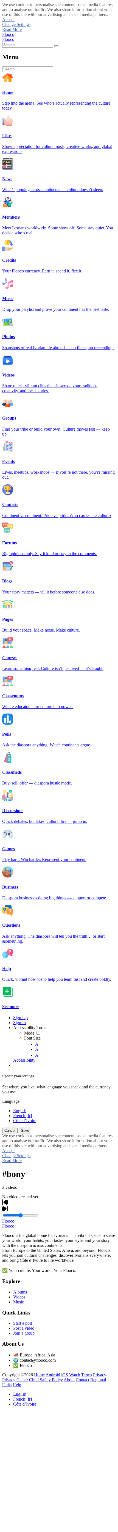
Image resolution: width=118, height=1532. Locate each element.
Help (17, 1384)
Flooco (8, 34)
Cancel (9, 1130)
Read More (12, 29)
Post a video (23, 1328)
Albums (20, 1292)
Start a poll (22, 1323)
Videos (19, 1297)
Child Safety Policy (46, 1379)
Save (25, 1130)
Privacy (99, 1374)
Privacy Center (15, 1379)
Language (10, 1101)
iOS (64, 1374)
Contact (82, 1379)
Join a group (24, 1333)
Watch (74, 1374)
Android (53, 1374)
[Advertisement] (59, 1470)
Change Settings (16, 24)
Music (18, 1302)
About (69, 1379)
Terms (86, 1374)
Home (39, 1374)
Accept (8, 19)
